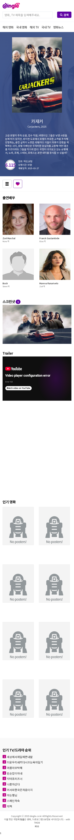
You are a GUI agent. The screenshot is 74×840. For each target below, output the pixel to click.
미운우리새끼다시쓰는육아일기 (25, 762)
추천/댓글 (17, 184)
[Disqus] (37, 449)
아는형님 (12, 795)
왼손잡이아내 (14, 773)
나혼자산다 (13, 784)
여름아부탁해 (14, 768)
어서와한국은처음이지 (20, 789)
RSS (37, 826)
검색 (66, 15)
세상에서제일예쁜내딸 (20, 757)
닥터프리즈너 (14, 779)
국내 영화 (21, 27)
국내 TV (45, 27)
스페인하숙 (13, 801)
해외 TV (34, 27)
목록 (7, 184)
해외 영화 (8, 27)
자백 (9, 806)
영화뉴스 (58, 27)
